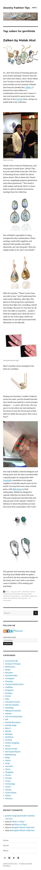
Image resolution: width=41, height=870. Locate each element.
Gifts (7, 699)
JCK (6, 719)
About (5, 851)
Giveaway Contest (12, 702)
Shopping (9, 772)
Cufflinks (9, 687)
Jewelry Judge (11, 725)
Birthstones (10, 667)
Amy (7, 591)
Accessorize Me (11, 661)
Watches (8, 798)
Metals (29, 594)
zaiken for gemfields (10, 598)
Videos (8, 796)
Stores (8, 781)
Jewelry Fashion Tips (16, 7)
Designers (16, 594)
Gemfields (7, 480)
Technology (10, 784)
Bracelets (26, 591)
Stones (17, 596)
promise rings (11, 816)
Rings (13, 596)
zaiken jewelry (23, 598)
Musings (8, 734)
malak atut (33, 596)
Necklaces (6, 596)
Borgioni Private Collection (23, 827)
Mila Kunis (17, 489)
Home (5, 840)
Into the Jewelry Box (13, 716)
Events (8, 696)
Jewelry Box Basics (13, 722)
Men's (8, 728)
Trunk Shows (10, 793)
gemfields (25, 596)
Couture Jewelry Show (14, 684)
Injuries (8, 714)
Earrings (23, 594)
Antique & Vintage (12, 664)
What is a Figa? (18, 822)
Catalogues (9, 678)
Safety (8, 760)
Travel (8, 787)
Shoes (7, 769)
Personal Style (11, 749)
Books (7, 670)
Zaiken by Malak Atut (19, 40)
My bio (6, 845)
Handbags (9, 708)
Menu (34, 7)
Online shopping (12, 743)
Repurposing (10, 755)
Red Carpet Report (12, 752)
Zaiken (28, 87)
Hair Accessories (12, 705)
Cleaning (9, 681)
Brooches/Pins (11, 675)
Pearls (7, 746)
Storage (8, 778)
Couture (19, 99)
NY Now (8, 740)
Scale (7, 763)
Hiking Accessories (13, 711)
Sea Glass (9, 766)
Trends (8, 790)
